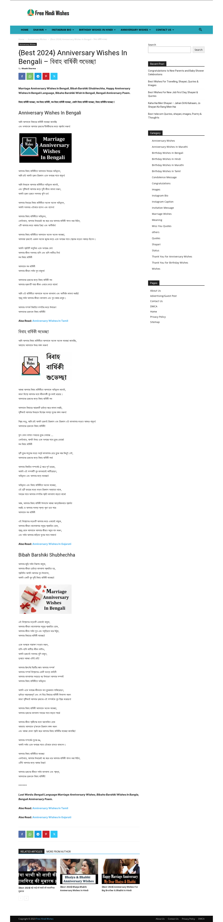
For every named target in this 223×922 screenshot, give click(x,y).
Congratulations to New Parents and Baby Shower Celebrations (176, 72)
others (155, 232)
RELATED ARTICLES (31, 851)
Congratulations (161, 183)
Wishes (156, 268)
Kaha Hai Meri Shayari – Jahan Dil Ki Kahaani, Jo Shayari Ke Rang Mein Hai (174, 105)
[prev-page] (20, 898)
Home (24, 29)
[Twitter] (54, 76)
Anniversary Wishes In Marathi (170, 146)
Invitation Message (163, 207)
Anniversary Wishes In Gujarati (51, 544)
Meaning (157, 220)
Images (156, 189)
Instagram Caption (163, 201)
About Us (155, 290)
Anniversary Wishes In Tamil (50, 320)
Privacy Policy (158, 316)
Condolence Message (164, 177)
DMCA (153, 306)
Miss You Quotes (161, 226)
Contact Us (163, 29)
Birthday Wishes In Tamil (166, 171)
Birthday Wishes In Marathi (168, 165)
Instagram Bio (61, 29)
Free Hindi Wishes (44, 918)
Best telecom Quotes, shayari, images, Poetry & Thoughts (175, 116)
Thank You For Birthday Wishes (170, 262)
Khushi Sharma (29, 68)
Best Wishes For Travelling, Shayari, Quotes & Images (173, 83)
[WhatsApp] (29, 76)
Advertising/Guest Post (163, 296)
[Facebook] (21, 76)
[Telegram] (37, 76)
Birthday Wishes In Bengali (167, 153)
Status (155, 250)
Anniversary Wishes (134, 29)
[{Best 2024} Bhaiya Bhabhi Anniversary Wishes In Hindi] (79, 871)
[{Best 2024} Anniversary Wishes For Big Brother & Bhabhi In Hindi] (121, 871)
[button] (200, 30)
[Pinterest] (46, 76)
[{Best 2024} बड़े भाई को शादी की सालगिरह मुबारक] (37, 872)
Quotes (156, 238)
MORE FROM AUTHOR (59, 851)
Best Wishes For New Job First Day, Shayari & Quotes (173, 94)
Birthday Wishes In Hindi (96, 29)
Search (152, 44)
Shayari (38, 29)
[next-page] (26, 898)
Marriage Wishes (162, 213)
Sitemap (155, 322)
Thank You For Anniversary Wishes (172, 256)
